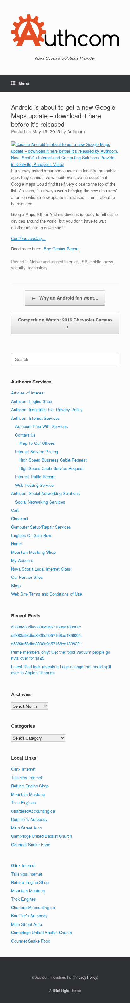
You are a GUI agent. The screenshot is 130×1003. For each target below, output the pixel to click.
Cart (15, 510)
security (18, 268)
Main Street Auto (26, 828)
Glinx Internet (23, 769)
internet (71, 262)
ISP (83, 262)
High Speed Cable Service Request (51, 468)
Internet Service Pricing (36, 452)
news (108, 262)
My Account (22, 560)
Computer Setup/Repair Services (41, 527)
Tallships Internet (26, 777)
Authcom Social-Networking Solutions (45, 493)
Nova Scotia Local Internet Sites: (41, 569)
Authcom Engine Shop (31, 401)
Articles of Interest (28, 393)
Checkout (19, 519)
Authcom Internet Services (35, 418)
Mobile (36, 262)
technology (37, 268)
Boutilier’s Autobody (29, 819)
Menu (24, 83)
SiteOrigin (61, 990)
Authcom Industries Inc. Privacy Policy (47, 410)
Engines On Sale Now (31, 535)
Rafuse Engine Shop (30, 786)
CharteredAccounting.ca (33, 811)
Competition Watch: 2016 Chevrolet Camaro (65, 322)
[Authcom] (65, 30)
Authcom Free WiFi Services (41, 426)
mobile (95, 262)
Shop (16, 586)
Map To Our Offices (37, 443)
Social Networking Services (40, 502)
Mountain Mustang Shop (33, 552)
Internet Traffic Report (35, 477)
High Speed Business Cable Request (53, 460)
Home (16, 544)
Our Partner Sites (27, 577)
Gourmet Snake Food (30, 844)
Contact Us (25, 435)
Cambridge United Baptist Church (41, 836)
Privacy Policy (85, 977)
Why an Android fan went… (65, 298)
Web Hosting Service (34, 485)
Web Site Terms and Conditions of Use (46, 594)
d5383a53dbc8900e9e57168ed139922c (46, 627)
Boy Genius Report (61, 249)
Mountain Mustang (28, 794)
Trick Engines (23, 802)
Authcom (76, 131)
